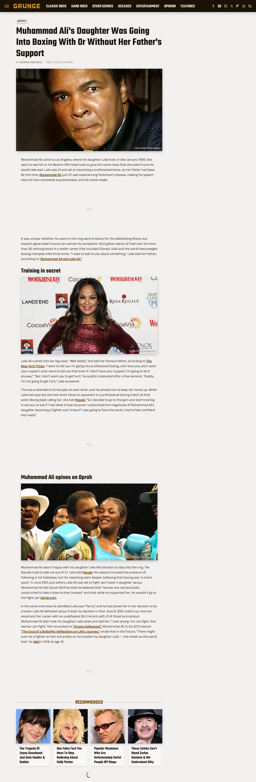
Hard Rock (79, 6)
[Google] (244, 6)
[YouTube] (219, 6)
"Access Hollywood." (87, 626)
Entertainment (147, 6)
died (36, 641)
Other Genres (102, 6)
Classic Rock (56, 6)
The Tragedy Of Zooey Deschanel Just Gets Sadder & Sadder (32, 755)
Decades (124, 6)
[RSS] (250, 6)
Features (188, 6)
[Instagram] (225, 6)
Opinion (170, 6)
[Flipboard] (237, 6)
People (80, 400)
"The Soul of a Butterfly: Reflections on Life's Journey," (60, 631)
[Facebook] (213, 6)
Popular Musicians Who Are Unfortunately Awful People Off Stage (107, 755)
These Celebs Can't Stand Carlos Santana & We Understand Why (144, 755)
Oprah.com (48, 598)
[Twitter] (231, 6)
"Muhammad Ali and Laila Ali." (60, 259)
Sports (21, 20)
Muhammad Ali (50, 175)
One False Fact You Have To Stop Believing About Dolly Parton (69, 755)
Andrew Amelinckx (31, 62)
